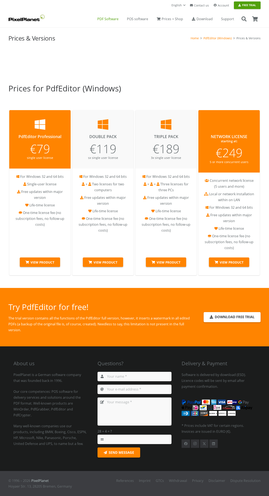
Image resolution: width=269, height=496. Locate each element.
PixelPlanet (40, 480)
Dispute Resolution (245, 480)
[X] (204, 443)
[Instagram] (195, 443)
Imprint (145, 480)
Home (195, 38)
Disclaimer (216, 480)
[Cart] (255, 19)
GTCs (160, 480)
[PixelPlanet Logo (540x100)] (26, 18)
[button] (178, 5)
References (125, 480)
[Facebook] (186, 443)
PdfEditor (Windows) (217, 38)
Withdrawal (178, 480)
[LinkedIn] (213, 443)
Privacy (197, 480)
